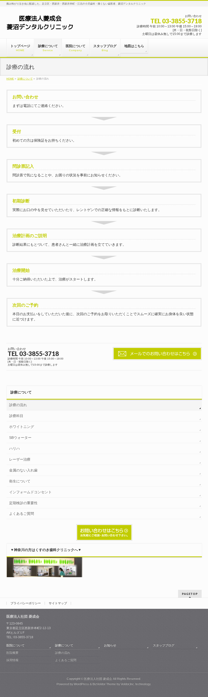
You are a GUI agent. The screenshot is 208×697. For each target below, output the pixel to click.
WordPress (81, 684)
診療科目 (16, 416)
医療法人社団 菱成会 (98, 679)
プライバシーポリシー (25, 603)
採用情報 (12, 660)
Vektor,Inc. (128, 684)
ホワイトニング (21, 427)
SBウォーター (20, 438)
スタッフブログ (163, 645)
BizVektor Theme (104, 684)
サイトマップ (58, 603)
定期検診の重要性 (23, 503)
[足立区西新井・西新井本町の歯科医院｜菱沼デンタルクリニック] (39, 24)
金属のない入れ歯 (23, 470)
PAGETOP (190, 593)
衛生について (19, 481)
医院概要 (12, 652)
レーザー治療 (19, 459)
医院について (15, 645)
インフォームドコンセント (30, 492)
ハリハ (14, 448)
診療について (21, 392)
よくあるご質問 (21, 514)
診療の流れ (18, 405)
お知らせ (110, 645)
